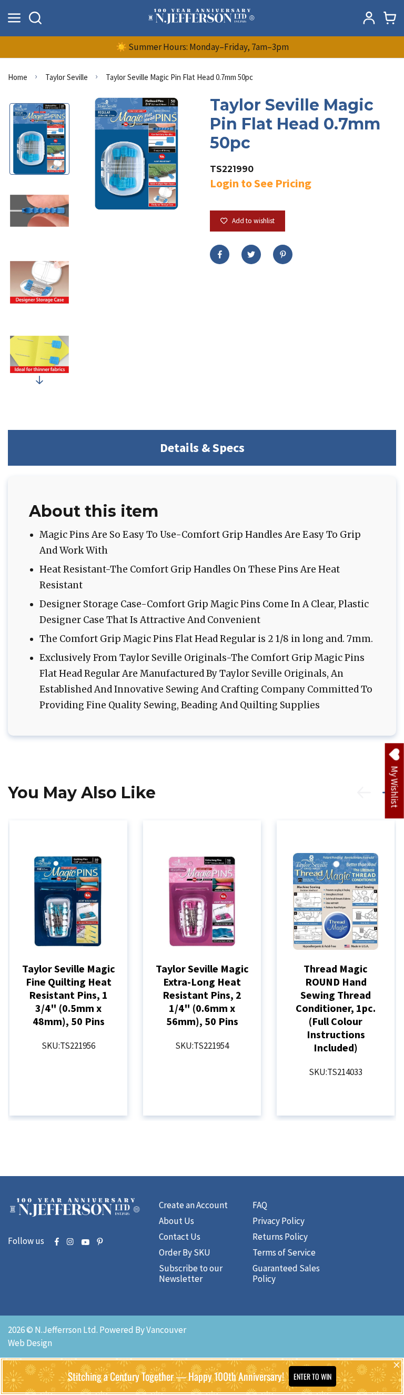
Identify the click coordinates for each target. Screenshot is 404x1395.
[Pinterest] (282, 254)
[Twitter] (251, 254)
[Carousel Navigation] (371, 798)
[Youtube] (85, 1242)
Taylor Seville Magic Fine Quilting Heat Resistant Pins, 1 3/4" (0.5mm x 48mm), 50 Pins (68, 995)
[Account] (368, 18)
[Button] (35, 18)
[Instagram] (70, 1242)
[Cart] (389, 18)
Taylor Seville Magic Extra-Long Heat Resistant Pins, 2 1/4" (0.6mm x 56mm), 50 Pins (202, 995)
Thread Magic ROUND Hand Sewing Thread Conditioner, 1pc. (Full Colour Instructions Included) (336, 1008)
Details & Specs (202, 447)
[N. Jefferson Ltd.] (202, 18)
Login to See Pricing (260, 183)
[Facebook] (219, 254)
